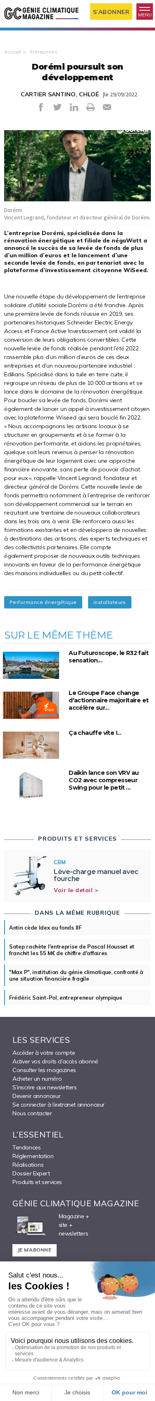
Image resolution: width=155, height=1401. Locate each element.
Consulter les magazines (44, 1070)
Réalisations (27, 1164)
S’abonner (111, 12)
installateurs (109, 602)
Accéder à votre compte (43, 1052)
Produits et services (37, 1182)
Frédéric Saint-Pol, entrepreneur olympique (65, 997)
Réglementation (32, 1156)
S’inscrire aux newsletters (44, 1087)
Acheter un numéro (37, 1078)
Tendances (26, 1147)
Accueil (12, 52)
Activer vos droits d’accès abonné (55, 1061)
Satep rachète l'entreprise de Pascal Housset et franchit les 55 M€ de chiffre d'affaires (71, 949)
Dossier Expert (31, 1173)
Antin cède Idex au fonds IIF (45, 927)
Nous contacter (32, 1113)
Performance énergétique (43, 602)
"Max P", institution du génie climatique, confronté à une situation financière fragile (76, 975)
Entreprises (43, 52)
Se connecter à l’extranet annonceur (58, 1104)
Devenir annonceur (36, 1096)
